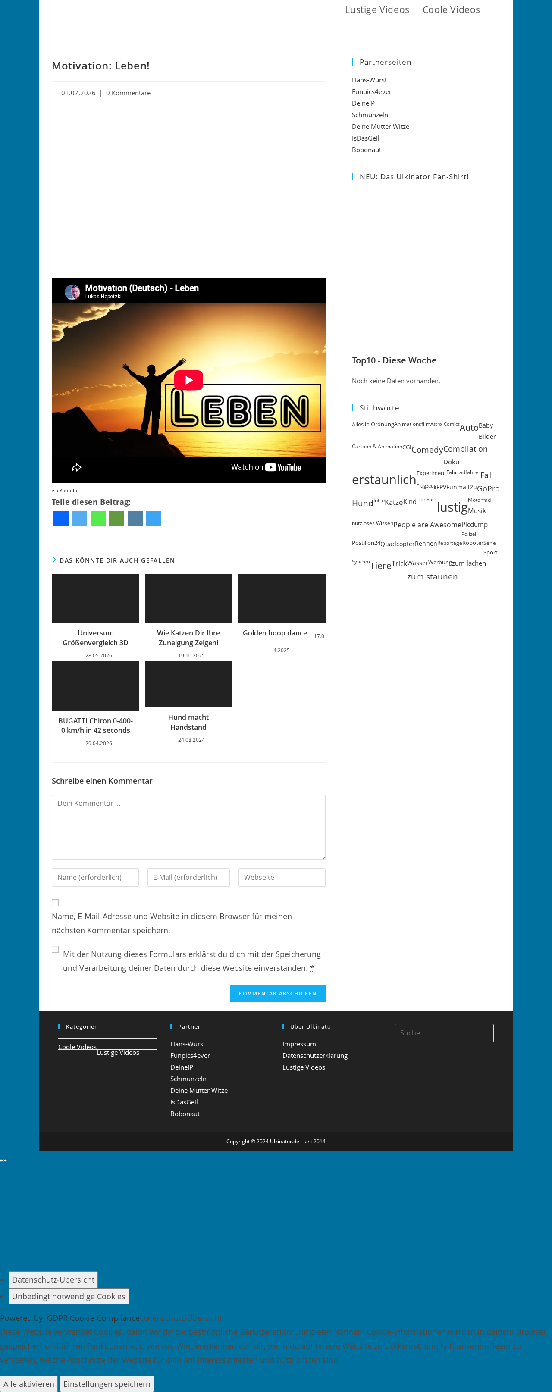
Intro (379, 500)
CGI (406, 447)
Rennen (426, 543)
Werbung (440, 562)
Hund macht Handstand (188, 722)
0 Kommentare (128, 93)
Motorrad (479, 500)
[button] (497, 9)
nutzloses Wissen (372, 523)
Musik (477, 510)
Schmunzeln (370, 114)
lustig (452, 507)
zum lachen (469, 563)
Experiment (431, 473)
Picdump (474, 524)
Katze (394, 502)
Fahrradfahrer (463, 472)
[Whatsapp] (98, 518)
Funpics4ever (372, 91)
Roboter (472, 543)
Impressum (299, 1043)
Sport (490, 552)
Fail (486, 474)
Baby (486, 425)
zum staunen (432, 576)
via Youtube (65, 491)
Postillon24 (366, 543)
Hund (362, 503)
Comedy (427, 449)
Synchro (361, 561)
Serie (489, 543)
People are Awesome (427, 524)
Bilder (487, 436)
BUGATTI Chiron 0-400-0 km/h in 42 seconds (95, 725)
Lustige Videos (118, 1052)
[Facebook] (61, 518)
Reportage (449, 543)
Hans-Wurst (369, 79)
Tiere (381, 565)
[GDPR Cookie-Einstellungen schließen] (3, 1160)
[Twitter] (79, 518)
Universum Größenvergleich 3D (96, 637)
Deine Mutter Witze (380, 126)
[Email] (116, 518)
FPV (441, 487)
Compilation (465, 449)
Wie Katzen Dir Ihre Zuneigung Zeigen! (188, 637)
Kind (410, 501)
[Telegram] (153, 518)
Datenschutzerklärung (315, 1055)
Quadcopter (397, 544)
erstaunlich (384, 479)
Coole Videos (77, 1046)
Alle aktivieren (28, 1384)
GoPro (488, 488)
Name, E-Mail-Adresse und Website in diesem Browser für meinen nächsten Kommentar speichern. (172, 923)
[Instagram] (135, 518)
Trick (399, 563)
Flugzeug (426, 485)
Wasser (417, 563)
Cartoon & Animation (377, 446)
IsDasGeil (366, 138)
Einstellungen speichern (107, 1384)
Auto (469, 427)
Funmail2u (461, 487)
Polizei (468, 534)
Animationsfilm (412, 424)
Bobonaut (366, 149)
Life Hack (427, 500)
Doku (451, 461)
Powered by (70, 1318)
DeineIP (363, 103)
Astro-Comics (445, 424)
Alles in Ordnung (373, 424)
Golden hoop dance (275, 633)
